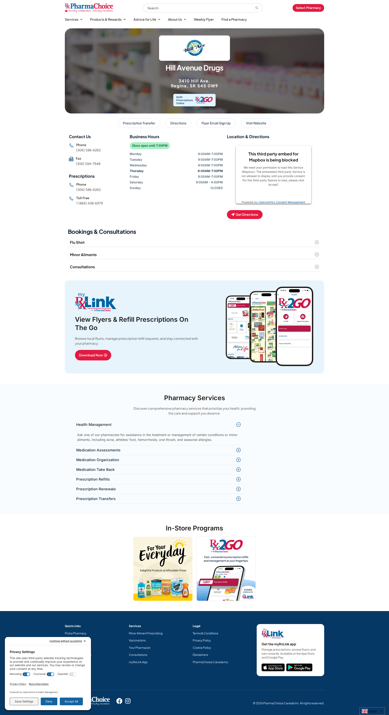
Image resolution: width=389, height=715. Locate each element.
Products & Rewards (106, 19)
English (372, 711)
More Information (265, 194)
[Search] (257, 7)
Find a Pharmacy (234, 19)
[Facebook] (119, 701)
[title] (273, 667)
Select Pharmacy (308, 8)
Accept (287, 194)
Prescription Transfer (139, 123)
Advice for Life (145, 19)
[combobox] (197, 7)
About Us (175, 19)
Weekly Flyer (204, 19)
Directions (178, 123)
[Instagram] (128, 701)
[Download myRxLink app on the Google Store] (299, 667)
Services (71, 19)
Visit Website (256, 123)
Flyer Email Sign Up (216, 123)
